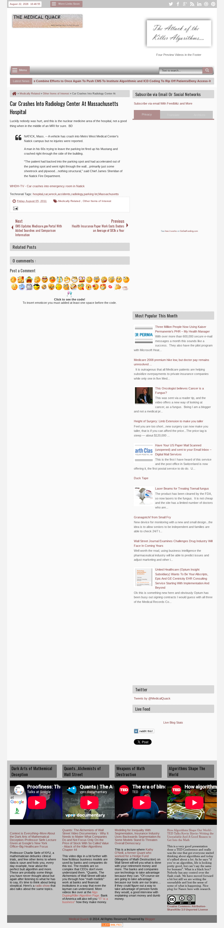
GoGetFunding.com (189, 231)
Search (207, 70)
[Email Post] (14, 209)
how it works (171, 231)
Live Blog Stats (173, 722)
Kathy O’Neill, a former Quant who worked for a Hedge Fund (134, 853)
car (46, 194)
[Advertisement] (109, 44)
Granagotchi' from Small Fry (152, 517)
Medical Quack (79, 919)
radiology (77, 194)
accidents (64, 194)
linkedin (199, 4)
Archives (199, 115)
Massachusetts (108, 194)
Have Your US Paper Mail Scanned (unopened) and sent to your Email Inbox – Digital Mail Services (183, 450)
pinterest (213, 4)
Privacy (147, 114)
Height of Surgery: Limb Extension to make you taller (168, 421)
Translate (173, 115)
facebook (177, 4)
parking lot (91, 194)
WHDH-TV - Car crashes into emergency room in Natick (47, 186)
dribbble (206, 4)
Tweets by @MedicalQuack (152, 698)
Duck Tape (141, 478)
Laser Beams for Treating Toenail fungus (182, 488)
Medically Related (69, 201)
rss (192, 4)
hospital (38, 194)
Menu (23, 70)
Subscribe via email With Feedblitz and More (163, 103)
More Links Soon (69, 3)
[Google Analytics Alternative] (112, 926)
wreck (53, 194)
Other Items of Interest (97, 201)
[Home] (14, 93)
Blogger (150, 919)
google (184, 4)
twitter (170, 4)
